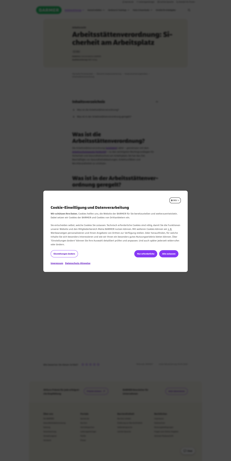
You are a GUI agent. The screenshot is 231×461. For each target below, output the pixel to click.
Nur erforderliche (145, 254)
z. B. (170, 229)
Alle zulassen (169, 254)
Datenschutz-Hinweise (77, 263)
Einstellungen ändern (64, 254)
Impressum (57, 263)
